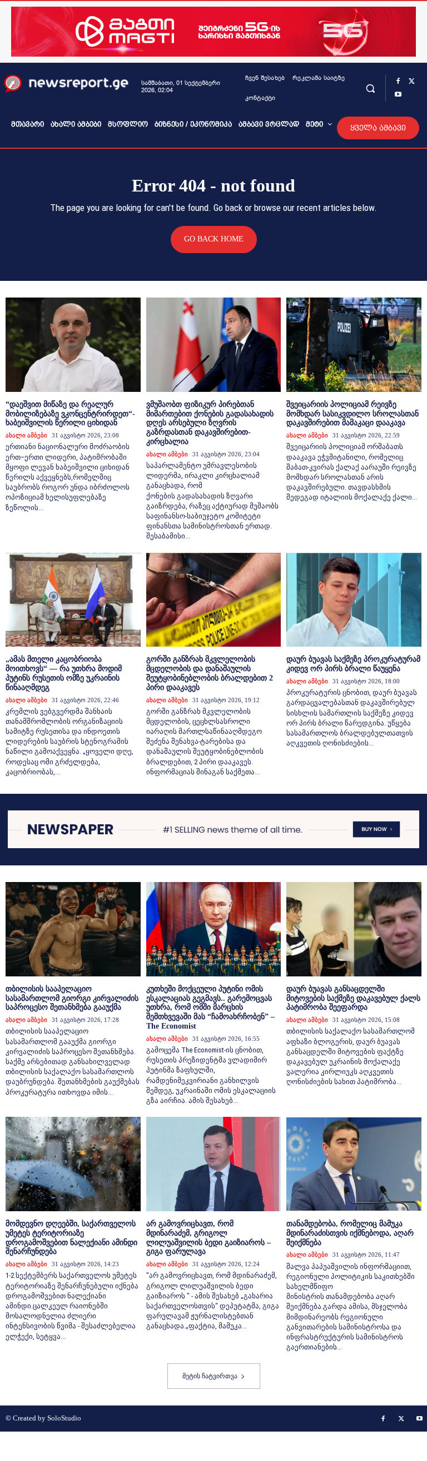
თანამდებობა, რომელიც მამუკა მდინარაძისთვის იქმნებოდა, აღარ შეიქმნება (350, 1233)
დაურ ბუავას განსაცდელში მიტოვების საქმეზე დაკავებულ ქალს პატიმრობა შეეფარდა (353, 998)
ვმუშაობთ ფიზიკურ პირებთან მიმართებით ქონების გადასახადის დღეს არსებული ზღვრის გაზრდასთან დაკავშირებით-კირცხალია (210, 423)
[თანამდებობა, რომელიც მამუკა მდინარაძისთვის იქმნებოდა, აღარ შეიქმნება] (353, 1164)
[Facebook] (398, 81)
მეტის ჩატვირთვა (209, 1376)
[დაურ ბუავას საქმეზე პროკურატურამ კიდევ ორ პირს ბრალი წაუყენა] (353, 600)
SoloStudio (64, 1418)
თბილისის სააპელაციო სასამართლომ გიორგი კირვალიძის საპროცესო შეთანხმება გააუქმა (72, 998)
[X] (411, 81)
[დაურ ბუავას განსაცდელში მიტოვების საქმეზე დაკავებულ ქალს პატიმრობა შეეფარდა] (353, 929)
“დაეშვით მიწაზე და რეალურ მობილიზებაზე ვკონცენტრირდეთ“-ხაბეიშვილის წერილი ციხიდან (70, 413)
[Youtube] (398, 95)
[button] (370, 88)
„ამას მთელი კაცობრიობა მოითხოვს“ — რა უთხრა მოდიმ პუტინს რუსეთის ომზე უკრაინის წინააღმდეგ (64, 673)
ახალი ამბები (26, 435)
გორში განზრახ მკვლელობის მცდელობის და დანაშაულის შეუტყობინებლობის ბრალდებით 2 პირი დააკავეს (209, 673)
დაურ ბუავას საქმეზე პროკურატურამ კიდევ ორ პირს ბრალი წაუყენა (353, 664)
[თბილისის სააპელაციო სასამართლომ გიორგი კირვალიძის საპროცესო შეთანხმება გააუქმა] (73, 929)
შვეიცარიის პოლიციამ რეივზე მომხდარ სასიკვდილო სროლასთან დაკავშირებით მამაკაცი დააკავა (352, 413)
